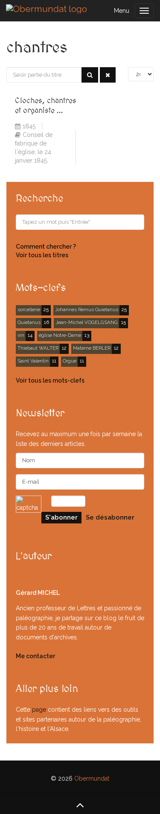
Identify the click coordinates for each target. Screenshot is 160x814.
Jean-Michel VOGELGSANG (86, 322)
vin (20, 335)
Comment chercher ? (46, 246)
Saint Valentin (33, 361)
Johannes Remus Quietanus (86, 309)
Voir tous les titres (42, 255)
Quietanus (29, 322)
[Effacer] (108, 75)
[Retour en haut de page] (80, 804)
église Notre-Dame (60, 335)
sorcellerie (28, 309)
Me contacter (35, 656)
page (39, 709)
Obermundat (91, 778)
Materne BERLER (92, 348)
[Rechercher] (89, 75)
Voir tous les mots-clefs (50, 380)
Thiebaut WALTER (37, 348)
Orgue (69, 361)
